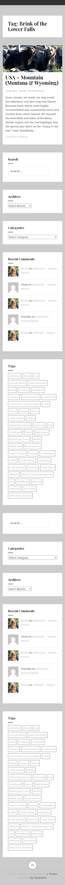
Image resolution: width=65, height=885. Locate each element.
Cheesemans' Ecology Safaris (24, 404)
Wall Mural (23, 481)
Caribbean (37, 390)
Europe (24, 411)
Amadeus (23, 877)
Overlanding (47, 453)
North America (36, 90)
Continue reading (23, 137)
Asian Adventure (37, 383)
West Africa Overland (20, 495)
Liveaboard (15, 432)
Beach (12, 390)
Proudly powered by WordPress (26, 874)
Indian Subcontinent (20, 425)
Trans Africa (47, 467)
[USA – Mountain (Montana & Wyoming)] (35, 64)
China (46, 404)
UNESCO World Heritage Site (37, 474)
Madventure (41, 432)
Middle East (15, 446)
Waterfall (37, 481)
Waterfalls (14, 488)
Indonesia (39, 425)
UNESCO (13, 474)
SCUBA (12, 460)
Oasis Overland (17, 453)
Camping (24, 390)
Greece (34, 411)
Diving (12, 411)
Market (37, 439)
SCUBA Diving (27, 460)
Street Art (33, 467)
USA (11, 481)
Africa (27, 375)
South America (16, 467)
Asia (36, 375)
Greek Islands (16, 418)
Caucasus (14, 396)
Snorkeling (44, 460)
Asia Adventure (17, 383)
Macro (28, 432)
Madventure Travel (19, 439)
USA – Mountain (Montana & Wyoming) (31, 80)
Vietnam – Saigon (44, 332)
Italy (50, 425)
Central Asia (49, 396)
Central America (30, 396)
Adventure (14, 375)
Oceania (33, 453)
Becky (23, 90)
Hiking (30, 418)
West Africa (29, 488)
